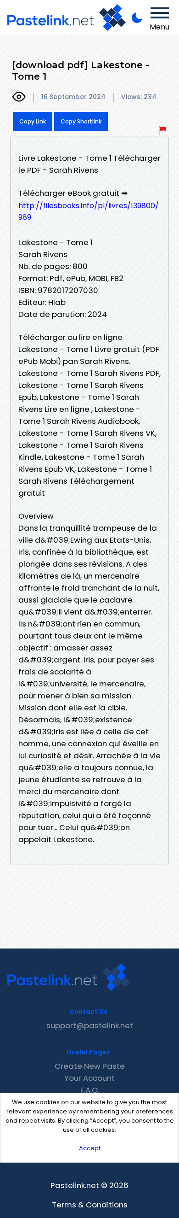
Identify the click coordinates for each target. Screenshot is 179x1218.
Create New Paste (90, 1066)
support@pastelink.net (89, 1025)
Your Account (89, 1077)
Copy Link (32, 121)
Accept (90, 1148)
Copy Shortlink (81, 121)
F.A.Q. (89, 1089)
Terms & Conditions (90, 1204)
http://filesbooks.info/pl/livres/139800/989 (88, 211)
